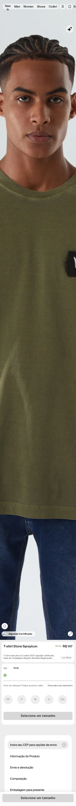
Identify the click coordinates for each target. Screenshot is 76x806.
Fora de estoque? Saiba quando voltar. (23, 685)
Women (28, 7)
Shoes (41, 7)
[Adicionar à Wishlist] (5, 626)
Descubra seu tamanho (60, 685)
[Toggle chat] (70, 29)
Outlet (53, 7)
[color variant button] (5, 675)
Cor (5, 668)
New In (8, 6)
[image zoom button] (70, 633)
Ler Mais (66, 657)
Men (17, 7)
